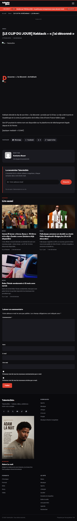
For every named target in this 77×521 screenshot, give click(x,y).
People (43, 416)
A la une (43, 413)
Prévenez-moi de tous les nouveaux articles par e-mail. (19, 380)
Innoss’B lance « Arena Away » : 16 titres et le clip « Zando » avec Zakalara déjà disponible (19, 236)
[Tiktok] (22, 411)
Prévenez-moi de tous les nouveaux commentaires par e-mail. (22, 374)
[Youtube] (17, 411)
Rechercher (44, 509)
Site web (5, 363)
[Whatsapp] (26, 411)
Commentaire (7, 317)
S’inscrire (66, 182)
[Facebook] (4, 411)
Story (3, 489)
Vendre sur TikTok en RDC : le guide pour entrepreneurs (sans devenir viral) (38, 9)
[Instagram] (8, 411)
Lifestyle (43, 489)
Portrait (4, 482)
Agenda (43, 506)
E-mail (4, 353)
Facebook (30, 140)
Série (3, 486)
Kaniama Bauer (19, 156)
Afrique (43, 410)
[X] (13, 411)
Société (43, 493)
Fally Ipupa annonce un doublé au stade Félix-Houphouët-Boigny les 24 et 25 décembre (56, 236)
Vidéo (4, 493)
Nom (3, 345)
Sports (43, 403)
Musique (43, 406)
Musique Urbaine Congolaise (49, 420)
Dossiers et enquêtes (47, 496)
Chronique (5, 479)
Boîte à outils (45, 499)
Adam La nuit (7, 464)
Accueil (4, 13)
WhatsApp (18, 140)
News (10, 13)
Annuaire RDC (45, 503)
